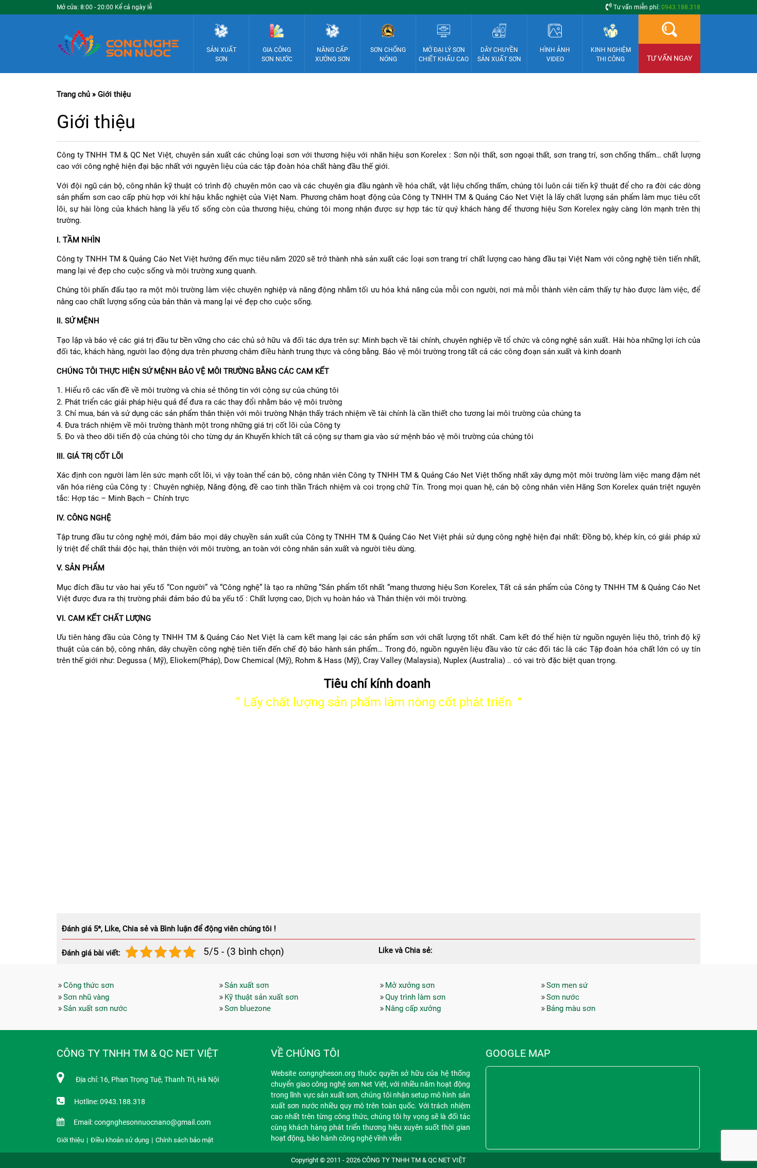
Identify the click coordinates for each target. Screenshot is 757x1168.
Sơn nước (562, 997)
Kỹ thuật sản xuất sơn (261, 997)
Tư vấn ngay (669, 58)
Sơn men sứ (567, 985)
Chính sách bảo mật (184, 1140)
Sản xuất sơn (247, 985)
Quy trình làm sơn (415, 997)
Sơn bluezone (248, 1008)
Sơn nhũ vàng (86, 997)
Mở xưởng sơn (410, 985)
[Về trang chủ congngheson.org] (121, 43)
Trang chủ (73, 94)
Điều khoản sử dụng (120, 1140)
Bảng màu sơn (570, 1008)
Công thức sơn (88, 985)
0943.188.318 (680, 7)
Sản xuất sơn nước (95, 1008)
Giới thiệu (70, 1140)
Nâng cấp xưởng (413, 1008)
